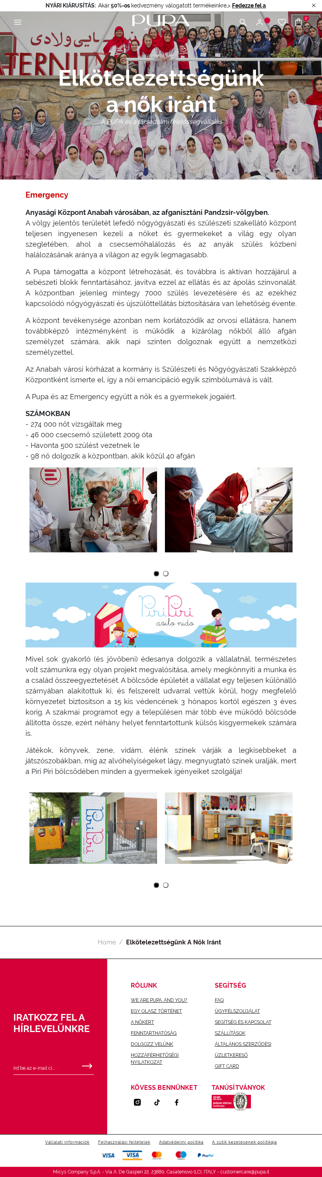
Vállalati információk (67, 1142)
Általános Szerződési (243, 1044)
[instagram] (140, 1102)
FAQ (219, 1000)
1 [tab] (156, 573)
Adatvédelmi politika (181, 1142)
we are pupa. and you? (159, 1000)
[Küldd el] (87, 1064)
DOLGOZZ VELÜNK (152, 1044)
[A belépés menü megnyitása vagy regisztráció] (262, 22)
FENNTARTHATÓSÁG (154, 1033)
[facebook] (180, 1102)
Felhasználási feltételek (124, 1142)
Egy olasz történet (156, 1011)
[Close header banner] (313, 5)
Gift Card (227, 1066)
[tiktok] (160, 1102)
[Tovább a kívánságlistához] (282, 22)
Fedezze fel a (249, 5)
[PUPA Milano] (161, 22)
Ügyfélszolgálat (237, 1011)
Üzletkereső (231, 1055)
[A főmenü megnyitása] (18, 22)
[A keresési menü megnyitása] (243, 22)
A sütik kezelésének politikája (244, 1142)
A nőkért (142, 1022)
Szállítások (230, 1033)
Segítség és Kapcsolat (243, 1022)
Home (107, 942)
